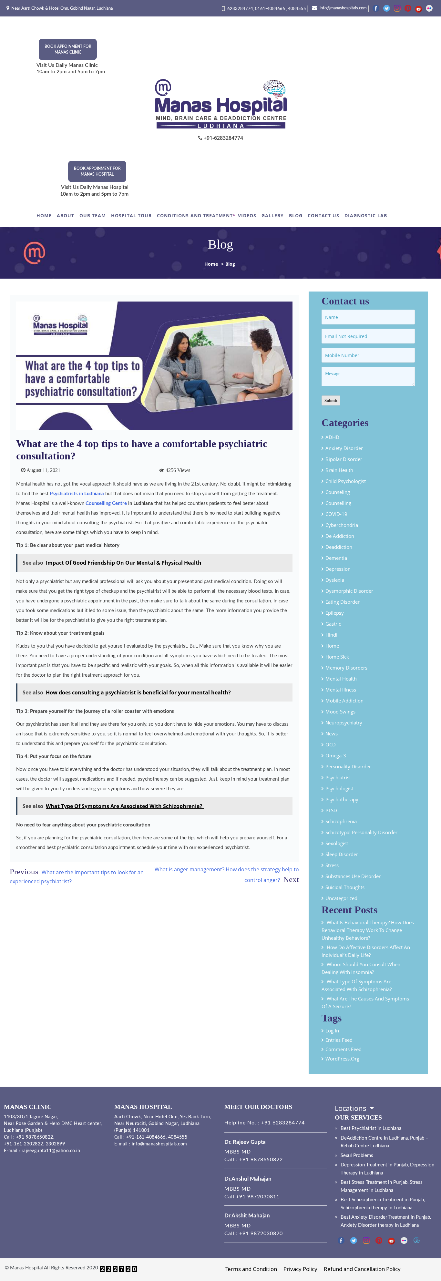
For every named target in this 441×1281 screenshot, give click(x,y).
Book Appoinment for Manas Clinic (68, 49)
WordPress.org (342, 1058)
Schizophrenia (341, 821)
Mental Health (341, 678)
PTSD (331, 810)
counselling (338, 503)
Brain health (339, 470)
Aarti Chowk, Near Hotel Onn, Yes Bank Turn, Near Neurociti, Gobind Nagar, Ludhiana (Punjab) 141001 (162, 1124)
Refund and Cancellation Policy (362, 1269)
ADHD (332, 437)
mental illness (340, 689)
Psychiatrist (338, 777)
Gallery (273, 215)
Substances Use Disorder (353, 876)
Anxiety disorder (344, 448)
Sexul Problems (357, 1155)
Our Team (92, 215)
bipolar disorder (343, 459)
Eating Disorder (342, 602)
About (65, 215)
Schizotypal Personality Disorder (361, 832)
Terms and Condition (251, 1269)
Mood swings (340, 711)
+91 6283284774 (282, 1122)
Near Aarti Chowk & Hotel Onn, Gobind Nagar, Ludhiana (62, 8)
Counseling (337, 492)
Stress (332, 865)
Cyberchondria (341, 525)
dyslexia (334, 580)
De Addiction (339, 536)
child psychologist (345, 481)
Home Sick (337, 656)
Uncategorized (341, 898)
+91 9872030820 (261, 1233)
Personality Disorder (348, 766)
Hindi (331, 634)
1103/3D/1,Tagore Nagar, (31, 1117)
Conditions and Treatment (195, 215)
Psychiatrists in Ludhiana (77, 493)
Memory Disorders (346, 667)
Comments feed (343, 1049)
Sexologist (336, 843)
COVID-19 (336, 514)
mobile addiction (344, 700)
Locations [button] (351, 1108)
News (331, 733)
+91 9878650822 (34, 1137)
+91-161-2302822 (23, 1144)
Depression (338, 569)
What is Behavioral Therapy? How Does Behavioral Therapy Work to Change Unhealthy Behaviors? (368, 930)
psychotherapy (341, 799)
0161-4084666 (270, 9)
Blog (296, 215)
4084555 (297, 9)
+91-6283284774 (222, 137)
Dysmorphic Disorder (349, 591)
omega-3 (335, 755)
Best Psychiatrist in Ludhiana (371, 1128)
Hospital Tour (131, 215)
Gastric (333, 623)
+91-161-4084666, (146, 1137)
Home (44, 215)
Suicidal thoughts (344, 887)
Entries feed (339, 1040)
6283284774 (240, 9)
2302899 (55, 1144)
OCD (330, 744)
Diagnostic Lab (365, 215)
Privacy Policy (300, 1269)
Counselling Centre (106, 503)
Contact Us (323, 215)
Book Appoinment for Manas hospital (97, 171)
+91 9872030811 (258, 1196)
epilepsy (334, 613)
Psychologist (339, 788)
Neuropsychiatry (343, 722)
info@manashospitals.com (343, 8)
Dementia (336, 558)
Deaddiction (338, 547)
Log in (332, 1030)
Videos (247, 215)
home (332, 645)
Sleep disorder (341, 854)
